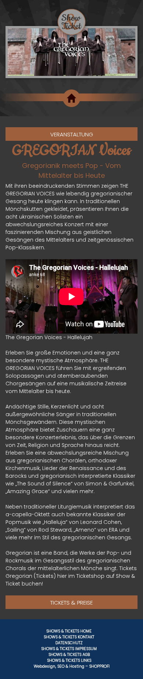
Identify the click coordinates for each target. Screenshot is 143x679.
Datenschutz (68, 643)
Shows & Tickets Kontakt (69, 637)
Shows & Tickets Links (69, 660)
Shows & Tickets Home (69, 631)
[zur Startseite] (71, 17)
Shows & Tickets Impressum (69, 649)
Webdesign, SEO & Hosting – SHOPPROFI (72, 666)
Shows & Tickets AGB (69, 654)
